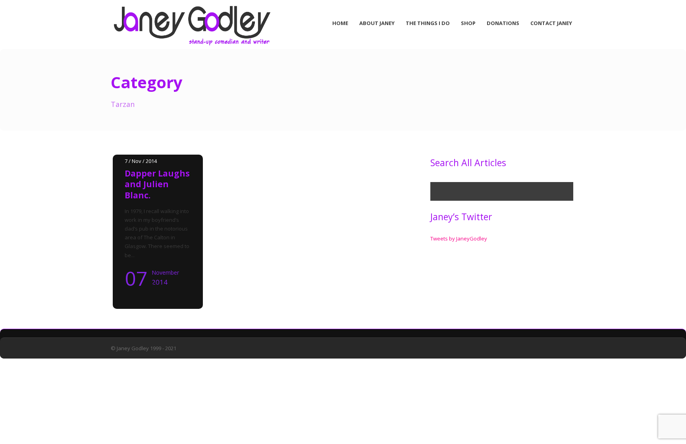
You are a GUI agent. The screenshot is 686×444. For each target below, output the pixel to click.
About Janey (377, 23)
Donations (503, 23)
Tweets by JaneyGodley (458, 238)
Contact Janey (551, 23)
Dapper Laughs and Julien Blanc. (157, 184)
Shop (468, 23)
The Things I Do (428, 23)
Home (340, 23)
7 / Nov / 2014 (141, 161)
